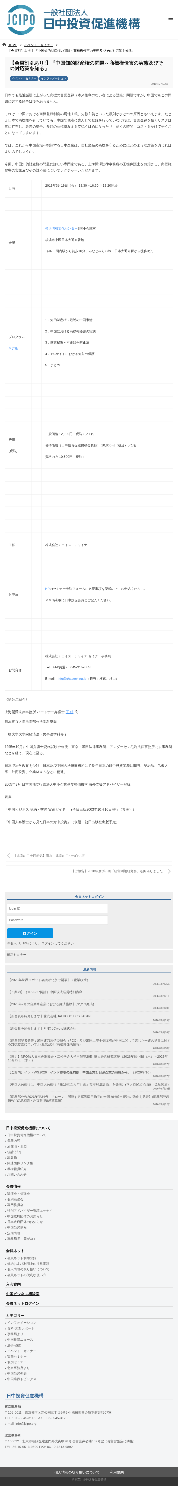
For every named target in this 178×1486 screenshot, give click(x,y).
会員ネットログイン (22, 1303)
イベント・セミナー (38, 45)
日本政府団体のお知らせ (25, 1222)
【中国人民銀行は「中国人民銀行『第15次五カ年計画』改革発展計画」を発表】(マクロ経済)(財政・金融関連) (88, 1084)
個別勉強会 (15, 1199)
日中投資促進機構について (26, 1135)
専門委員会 (15, 1205)
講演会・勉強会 (18, 1194)
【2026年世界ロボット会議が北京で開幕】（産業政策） (49, 980)
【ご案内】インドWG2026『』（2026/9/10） (80, 1072)
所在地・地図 (17, 1146)
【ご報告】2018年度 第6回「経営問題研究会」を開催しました (117, 871)
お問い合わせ (17, 1174)
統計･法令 (14, 1152)
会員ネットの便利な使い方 (26, 1275)
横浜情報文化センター (61, 228)
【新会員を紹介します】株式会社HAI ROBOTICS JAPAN (49, 1016)
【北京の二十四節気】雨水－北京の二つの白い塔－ (50, 856)
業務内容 (13, 1140)
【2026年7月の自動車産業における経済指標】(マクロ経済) (51, 1004)
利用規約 (117, 1472)
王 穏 (69, 712)
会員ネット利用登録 (21, 1258)
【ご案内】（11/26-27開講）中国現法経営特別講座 (45, 992)
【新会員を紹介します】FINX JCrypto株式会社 (42, 1028)
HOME (12, 45)
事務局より (15, 1334)
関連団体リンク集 (20, 1163)
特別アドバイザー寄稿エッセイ (30, 1211)
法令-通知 (14, 1345)
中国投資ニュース (20, 1339)
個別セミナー (17, 1362)
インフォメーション (53, 78)
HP (47, 589)
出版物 (12, 1157)
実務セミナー (17, 1356)
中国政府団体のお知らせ (25, 1216)
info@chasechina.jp (72, 678)
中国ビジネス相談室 (22, 1294)
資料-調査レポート (20, 1328)
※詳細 (13, 348)
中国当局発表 (17, 1373)
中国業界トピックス (21, 1379)
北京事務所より (18, 1368)
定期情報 (13, 1233)
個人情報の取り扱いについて (28, 1269)
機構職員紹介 (17, 1169)
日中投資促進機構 (94, 1479)
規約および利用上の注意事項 (28, 1263)
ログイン (30, 933)
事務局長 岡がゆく (21, 1239)
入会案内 (13, 1284)
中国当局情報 (17, 1227)
